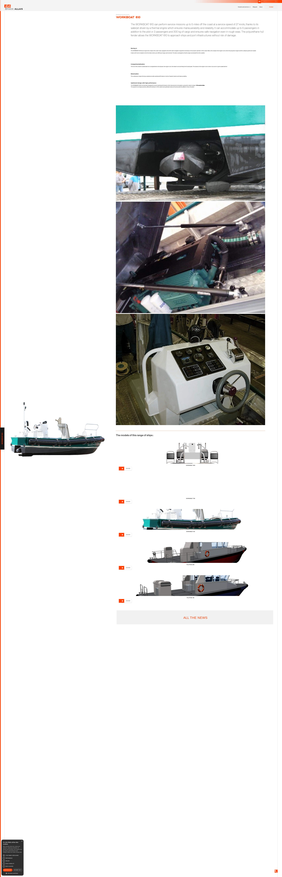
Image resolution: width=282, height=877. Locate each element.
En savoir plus (19, 852)
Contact (271, 7)
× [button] (21, 841)
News (260, 7)
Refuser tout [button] (17, 870)
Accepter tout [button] (8, 870)
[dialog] (12, 858)
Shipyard (255, 7)
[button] (244, 7)
